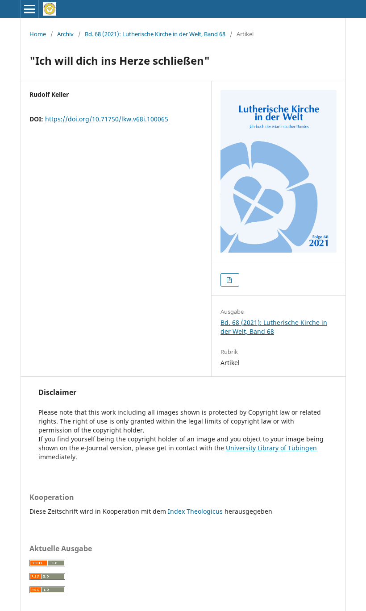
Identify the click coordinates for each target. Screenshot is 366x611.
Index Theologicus (196, 511)
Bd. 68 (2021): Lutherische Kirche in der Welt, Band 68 (155, 34)
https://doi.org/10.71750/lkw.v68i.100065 (106, 119)
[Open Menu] (29, 9)
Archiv (65, 34)
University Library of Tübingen (271, 448)
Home (37, 34)
